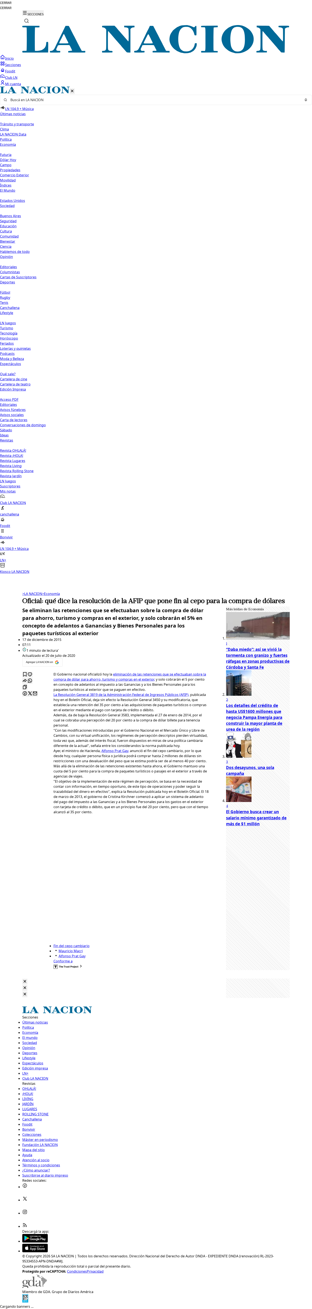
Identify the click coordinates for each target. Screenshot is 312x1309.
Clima (4, 129)
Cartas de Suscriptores (18, 277)
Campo (5, 165)
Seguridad (8, 221)
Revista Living (11, 465)
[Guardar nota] (24, 674)
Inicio (9, 58)
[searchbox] (154, 99)
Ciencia (5, 246)
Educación (8, 226)
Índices (5, 185)
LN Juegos (8, 323)
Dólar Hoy (8, 159)
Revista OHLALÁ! (13, 450)
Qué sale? (7, 374)
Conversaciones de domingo (23, 425)
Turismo (6, 328)
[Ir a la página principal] (156, 52)
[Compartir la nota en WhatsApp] (29, 681)
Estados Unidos (12, 200)
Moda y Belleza (12, 358)
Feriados (7, 343)
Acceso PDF (9, 399)
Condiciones (77, 1271)
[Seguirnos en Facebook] (24, 1186)
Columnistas (10, 272)
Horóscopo (9, 338)
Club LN (11, 77)
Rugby (5, 297)
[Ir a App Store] (35, 1251)
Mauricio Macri (71, 951)
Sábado (6, 430)
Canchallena (10, 307)
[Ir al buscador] (26, 21)
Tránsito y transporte (17, 124)
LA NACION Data (13, 134)
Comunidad (9, 236)
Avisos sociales (12, 414)
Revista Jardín (11, 476)
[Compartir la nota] (24, 681)
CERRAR (5, 2)
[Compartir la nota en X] (29, 694)
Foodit (10, 71)
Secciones (13, 64)
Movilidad (8, 180)
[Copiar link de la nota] (24, 687)
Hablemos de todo (15, 251)
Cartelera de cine (13, 379)
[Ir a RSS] (24, 1226)
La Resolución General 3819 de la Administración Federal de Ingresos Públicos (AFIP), (121, 694)
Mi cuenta (13, 84)
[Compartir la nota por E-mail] (35, 694)
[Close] (24, 982)
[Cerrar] (72, 91)
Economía (51, 593)
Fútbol (5, 292)
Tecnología (8, 333)
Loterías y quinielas (15, 348)
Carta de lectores (13, 420)
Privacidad (95, 1271)
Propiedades (10, 170)
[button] (156, 330)
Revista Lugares (12, 460)
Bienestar (7, 241)
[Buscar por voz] (306, 100)
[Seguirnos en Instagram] (24, 1213)
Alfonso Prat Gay (72, 956)
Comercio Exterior (14, 175)
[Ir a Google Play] (35, 1241)
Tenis (4, 302)
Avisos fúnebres (13, 409)
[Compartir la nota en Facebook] (24, 694)
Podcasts (7, 353)
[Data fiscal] (25, 1301)
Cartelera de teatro (15, 384)
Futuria (5, 154)
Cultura (6, 231)
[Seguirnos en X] (24, 1200)
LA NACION (32, 593)
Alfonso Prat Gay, (115, 750)
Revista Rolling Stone (17, 471)
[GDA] (34, 1286)
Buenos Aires (10, 216)
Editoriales (8, 267)
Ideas (4, 435)
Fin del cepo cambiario (71, 946)
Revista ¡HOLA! (11, 455)
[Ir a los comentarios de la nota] (29, 674)
